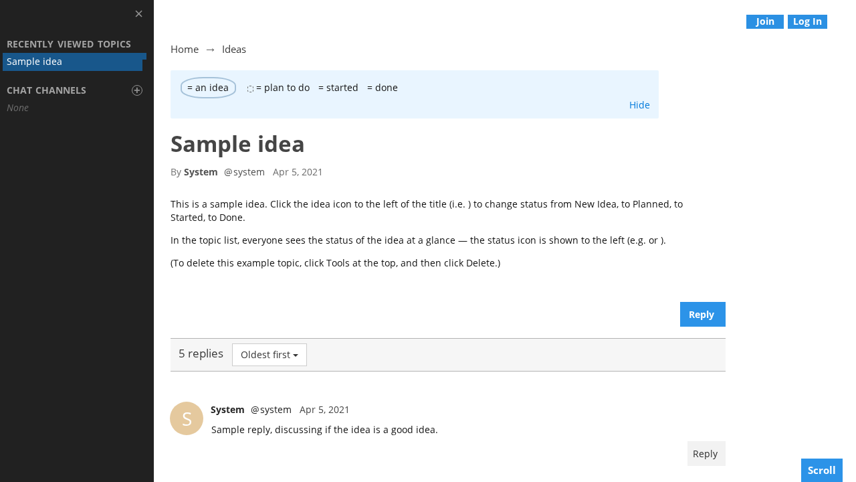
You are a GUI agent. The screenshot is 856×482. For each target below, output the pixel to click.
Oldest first (265, 354)
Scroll (822, 470)
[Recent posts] (846, 21)
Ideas (234, 49)
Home (185, 49)
